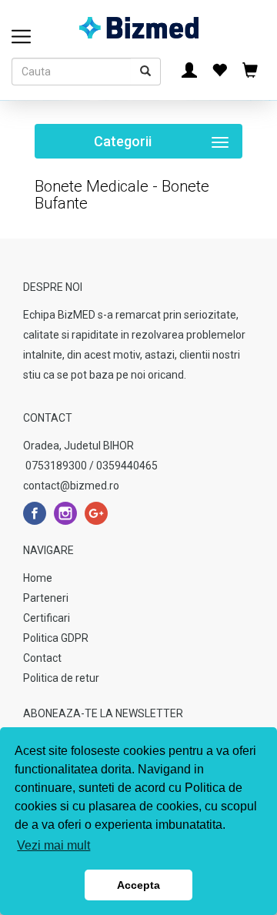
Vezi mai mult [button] (53, 845)
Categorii (168, 146)
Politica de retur (61, 678)
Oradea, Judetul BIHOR (78, 445)
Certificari (46, 618)
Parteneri (45, 598)
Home (37, 578)
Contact (42, 658)
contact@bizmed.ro (71, 485)
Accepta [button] (138, 885)
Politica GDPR (55, 638)
